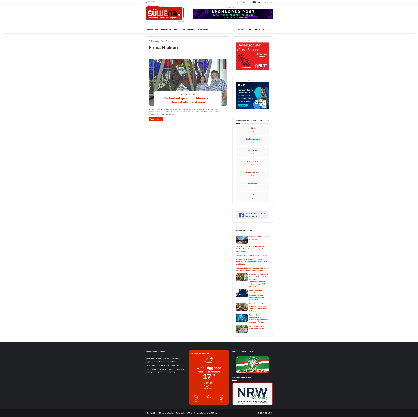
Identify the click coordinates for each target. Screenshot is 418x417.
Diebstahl (166, 358)
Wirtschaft (172, 373)
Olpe (148, 369)
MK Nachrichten (151, 365)
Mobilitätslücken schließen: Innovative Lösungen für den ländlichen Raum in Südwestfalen (257, 295)
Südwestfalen (180, 369)
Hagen (149, 362)
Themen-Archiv (152, 29)
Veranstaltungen (188, 29)
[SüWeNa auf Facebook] (252, 218)
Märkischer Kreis (164, 365)
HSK (155, 362)
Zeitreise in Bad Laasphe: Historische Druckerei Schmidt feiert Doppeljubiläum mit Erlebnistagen (252, 249)
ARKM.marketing (230, 7)
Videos (176, 29)
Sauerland (162, 369)
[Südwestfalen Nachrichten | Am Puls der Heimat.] (165, 13)
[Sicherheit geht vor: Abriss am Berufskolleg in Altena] (188, 82)
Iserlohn (161, 362)
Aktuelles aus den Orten (154, 358)
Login (236, 2)
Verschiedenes (203, 29)
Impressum (267, 2)
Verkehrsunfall (162, 373)
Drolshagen (175, 358)
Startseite (155, 41)
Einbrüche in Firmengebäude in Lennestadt (252, 255)
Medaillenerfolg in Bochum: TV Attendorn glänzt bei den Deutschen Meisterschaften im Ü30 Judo (251, 261)
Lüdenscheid (171, 362)
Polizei (154, 369)
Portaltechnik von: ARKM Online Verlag (188, 413)
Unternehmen (151, 373)
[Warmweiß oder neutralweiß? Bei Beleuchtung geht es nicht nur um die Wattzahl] (242, 318)
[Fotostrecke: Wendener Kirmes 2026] (242, 240)
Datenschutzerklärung (250, 2)
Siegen (171, 369)
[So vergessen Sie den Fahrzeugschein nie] (242, 329)
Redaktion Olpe (187, 95)
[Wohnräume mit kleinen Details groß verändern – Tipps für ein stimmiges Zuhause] (242, 307)
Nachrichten (175, 365)
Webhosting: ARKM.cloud (210, 413)
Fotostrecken (166, 29)
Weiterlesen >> (155, 119)
